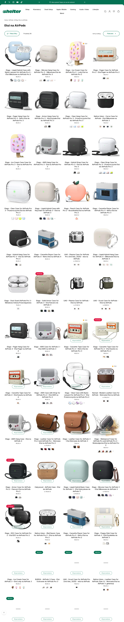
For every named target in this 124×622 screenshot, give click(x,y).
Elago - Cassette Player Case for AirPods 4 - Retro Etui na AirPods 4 (47, 255)
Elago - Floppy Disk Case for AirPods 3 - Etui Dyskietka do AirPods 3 (105, 535)
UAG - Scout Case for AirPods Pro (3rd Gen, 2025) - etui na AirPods (76, 580)
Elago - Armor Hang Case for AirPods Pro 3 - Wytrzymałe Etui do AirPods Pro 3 (47, 118)
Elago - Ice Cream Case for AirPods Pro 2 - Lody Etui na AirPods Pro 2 (77, 72)
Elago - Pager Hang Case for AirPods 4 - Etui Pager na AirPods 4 (18, 349)
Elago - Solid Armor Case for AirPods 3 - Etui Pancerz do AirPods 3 (47, 303)
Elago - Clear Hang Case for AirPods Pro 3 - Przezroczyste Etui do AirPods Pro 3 (76, 118)
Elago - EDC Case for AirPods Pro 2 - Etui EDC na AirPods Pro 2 (18, 534)
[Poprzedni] (39, 2)
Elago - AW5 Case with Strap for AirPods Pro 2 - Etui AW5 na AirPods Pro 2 (47, 395)
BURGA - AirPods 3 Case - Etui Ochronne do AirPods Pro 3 (47, 580)
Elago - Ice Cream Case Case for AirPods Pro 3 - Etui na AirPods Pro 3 (18, 164)
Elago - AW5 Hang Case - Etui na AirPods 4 (18, 440)
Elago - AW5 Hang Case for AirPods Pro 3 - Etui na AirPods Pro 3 (47, 164)
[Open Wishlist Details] (114, 11)
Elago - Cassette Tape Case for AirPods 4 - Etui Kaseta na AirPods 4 (18, 395)
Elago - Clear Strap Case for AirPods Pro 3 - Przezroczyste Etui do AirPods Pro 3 (106, 164)
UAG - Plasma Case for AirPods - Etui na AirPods (77, 302)
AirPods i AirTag (13, 20)
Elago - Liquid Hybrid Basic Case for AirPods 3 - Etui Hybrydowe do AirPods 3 (76, 489)
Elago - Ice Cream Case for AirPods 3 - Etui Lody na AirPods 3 (18, 580)
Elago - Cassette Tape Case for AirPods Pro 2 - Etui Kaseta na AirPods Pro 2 (105, 349)
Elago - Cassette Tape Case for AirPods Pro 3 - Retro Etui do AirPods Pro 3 (76, 349)
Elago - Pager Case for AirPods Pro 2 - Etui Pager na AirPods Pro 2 (105, 71)
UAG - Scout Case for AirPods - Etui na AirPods (105, 302)
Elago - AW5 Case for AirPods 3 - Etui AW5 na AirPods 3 (47, 348)
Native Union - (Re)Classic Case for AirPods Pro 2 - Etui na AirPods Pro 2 (47, 535)
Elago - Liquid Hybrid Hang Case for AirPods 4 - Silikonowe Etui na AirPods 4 (106, 256)
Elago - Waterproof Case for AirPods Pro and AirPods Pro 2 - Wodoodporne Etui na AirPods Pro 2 (106, 442)
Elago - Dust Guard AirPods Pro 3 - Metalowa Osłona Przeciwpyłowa (18, 302)
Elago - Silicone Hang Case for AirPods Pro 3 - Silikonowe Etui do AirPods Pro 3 (47, 72)
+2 (25, 80)
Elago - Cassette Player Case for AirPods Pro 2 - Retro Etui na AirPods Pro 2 (77, 535)
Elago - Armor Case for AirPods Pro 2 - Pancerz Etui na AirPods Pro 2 (18, 489)
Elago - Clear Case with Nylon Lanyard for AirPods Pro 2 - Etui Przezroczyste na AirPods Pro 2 (76, 395)
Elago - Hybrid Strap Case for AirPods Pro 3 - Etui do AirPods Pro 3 (76, 164)
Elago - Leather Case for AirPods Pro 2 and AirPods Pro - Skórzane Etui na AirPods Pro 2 (47, 441)
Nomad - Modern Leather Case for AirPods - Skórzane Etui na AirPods (106, 394)
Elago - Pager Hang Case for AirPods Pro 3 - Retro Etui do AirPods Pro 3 (18, 118)
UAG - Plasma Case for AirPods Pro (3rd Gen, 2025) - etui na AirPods (76, 256)
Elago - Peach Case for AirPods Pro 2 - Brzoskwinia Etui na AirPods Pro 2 (76, 210)
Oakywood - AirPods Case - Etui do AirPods (47, 488)
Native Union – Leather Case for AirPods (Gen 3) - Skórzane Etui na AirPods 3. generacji (106, 581)
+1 (54, 218)
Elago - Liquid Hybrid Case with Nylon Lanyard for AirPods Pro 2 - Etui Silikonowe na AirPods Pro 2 (18, 72)
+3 (84, 402)
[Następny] (85, 2)
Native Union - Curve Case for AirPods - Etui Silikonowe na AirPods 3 (106, 118)
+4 (113, 495)
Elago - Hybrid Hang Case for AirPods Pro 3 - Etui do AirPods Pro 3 (18, 256)
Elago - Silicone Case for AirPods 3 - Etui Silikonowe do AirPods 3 (106, 488)
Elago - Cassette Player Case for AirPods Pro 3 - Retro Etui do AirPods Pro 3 (106, 210)
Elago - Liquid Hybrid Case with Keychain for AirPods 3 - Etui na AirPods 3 (47, 210)
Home (6, 20)
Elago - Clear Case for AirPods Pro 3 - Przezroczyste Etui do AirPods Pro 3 (18, 210)
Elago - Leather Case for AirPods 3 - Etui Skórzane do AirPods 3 (76, 440)
